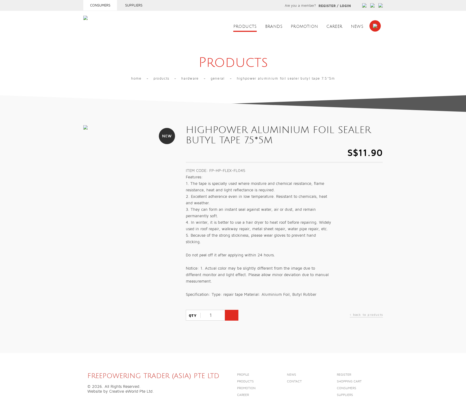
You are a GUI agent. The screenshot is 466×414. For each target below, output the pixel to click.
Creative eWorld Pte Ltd (130, 391)
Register (327, 6)
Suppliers (133, 5)
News (357, 26)
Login (345, 6)
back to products (366, 315)
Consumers (100, 5)
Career (334, 26)
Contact (294, 381)
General (218, 78)
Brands (273, 26)
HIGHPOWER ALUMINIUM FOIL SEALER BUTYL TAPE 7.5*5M (286, 78)
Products (245, 26)
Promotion (304, 26)
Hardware (189, 78)
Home (136, 78)
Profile (243, 374)
